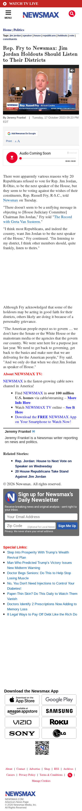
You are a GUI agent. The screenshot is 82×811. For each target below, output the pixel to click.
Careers (10, 775)
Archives (68, 769)
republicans (49, 35)
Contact (21, 769)
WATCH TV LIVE (23, 4)
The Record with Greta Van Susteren (37, 219)
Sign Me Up (67, 526)
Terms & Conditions (51, 775)
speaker (27, 35)
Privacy (9, 531)
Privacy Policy (27, 775)
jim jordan (15, 35)
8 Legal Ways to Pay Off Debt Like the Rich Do (42, 614)
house (37, 35)
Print (9, 141)
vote (71, 35)
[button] (72, 13)
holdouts (62, 35)
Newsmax (10, 199)
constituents (10, 39)
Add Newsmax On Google (24, 133)
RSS (56, 769)
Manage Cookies (41, 781)
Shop (47, 769)
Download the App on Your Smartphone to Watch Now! (45, 419)
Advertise (34, 769)
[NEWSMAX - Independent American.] (41, 15)
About (8, 769)
